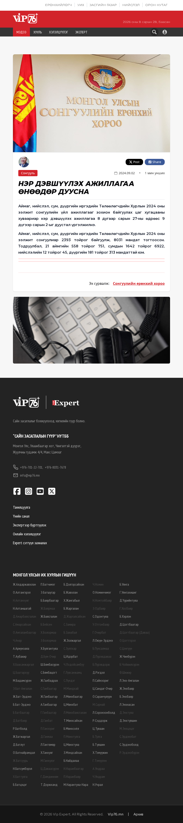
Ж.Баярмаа (48, 608)
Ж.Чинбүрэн (127, 656)
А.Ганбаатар (49, 704)
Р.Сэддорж (100, 720)
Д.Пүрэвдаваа (102, 656)
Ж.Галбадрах (49, 680)
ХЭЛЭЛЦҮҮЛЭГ (58, 32)
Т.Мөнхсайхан (73, 720)
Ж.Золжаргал (72, 640)
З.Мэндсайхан (73, 752)
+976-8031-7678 (55, 467)
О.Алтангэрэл (22, 592)
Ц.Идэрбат (71, 656)
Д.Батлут (19, 744)
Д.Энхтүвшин (128, 720)
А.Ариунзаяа (21, 648)
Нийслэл (131, 5)
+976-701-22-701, (31, 467)
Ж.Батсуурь (20, 760)
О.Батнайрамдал (24, 752)
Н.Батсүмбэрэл (22, 768)
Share (156, 162)
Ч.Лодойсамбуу (74, 664)
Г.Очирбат (99, 632)
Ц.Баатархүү (21, 672)
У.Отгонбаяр (101, 624)
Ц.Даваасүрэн (50, 768)
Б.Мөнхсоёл (71, 728)
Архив (138, 814)
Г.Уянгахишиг (128, 592)
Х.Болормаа (48, 632)
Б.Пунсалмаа (101, 648)
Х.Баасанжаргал (23, 664)
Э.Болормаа (48, 640)
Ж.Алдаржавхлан (24, 584)
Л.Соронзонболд (104, 712)
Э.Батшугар (48, 592)
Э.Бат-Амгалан (22, 688)
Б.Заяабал (70, 632)
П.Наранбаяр (72, 776)
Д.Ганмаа (47, 736)
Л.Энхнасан (127, 704)
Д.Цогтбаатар (129, 624)
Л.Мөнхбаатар (73, 696)
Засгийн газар (103, 5)
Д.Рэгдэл (99, 672)
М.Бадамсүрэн (22, 680)
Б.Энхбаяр (126, 696)
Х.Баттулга (20, 776)
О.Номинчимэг (102, 592)
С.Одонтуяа (100, 616)
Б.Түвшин (99, 744)
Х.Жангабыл (72, 600)
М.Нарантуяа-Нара (76, 784)
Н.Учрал (98, 784)
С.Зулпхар (70, 648)
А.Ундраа (99, 768)
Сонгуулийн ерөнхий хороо (139, 283)
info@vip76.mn (30, 475)
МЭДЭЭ (21, 32)
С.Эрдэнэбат (128, 736)
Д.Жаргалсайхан (74, 616)
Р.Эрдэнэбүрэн (129, 752)
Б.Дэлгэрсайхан (74, 584)
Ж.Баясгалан (49, 616)
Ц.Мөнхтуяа (71, 744)
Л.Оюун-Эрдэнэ (103, 640)
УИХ (80, 5)
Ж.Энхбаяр (127, 688)
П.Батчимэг (48, 584)
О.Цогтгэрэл (128, 640)
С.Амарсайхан (22, 624)
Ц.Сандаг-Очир (102, 688)
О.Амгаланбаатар (24, 632)
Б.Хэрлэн (125, 616)
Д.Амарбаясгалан (24, 616)
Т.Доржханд (49, 784)
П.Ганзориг (48, 728)
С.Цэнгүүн (126, 648)
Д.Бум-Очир (48, 656)
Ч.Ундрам (99, 776)
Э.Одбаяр (99, 608)
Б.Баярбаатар (50, 600)
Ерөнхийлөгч (58, 5)
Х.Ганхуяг (47, 752)
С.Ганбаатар (49, 688)
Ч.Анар (17, 640)
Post (136, 162)
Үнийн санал (21, 516)
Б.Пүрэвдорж (101, 664)
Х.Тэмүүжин (100, 752)
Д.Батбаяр (20, 720)
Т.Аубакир (20, 656)
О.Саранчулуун (102, 696)
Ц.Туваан (98, 728)
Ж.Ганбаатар (49, 696)
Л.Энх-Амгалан (129, 680)
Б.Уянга (124, 584)
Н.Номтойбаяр (102, 600)
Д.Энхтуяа (126, 712)
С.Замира (69, 624)
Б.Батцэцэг (20, 784)
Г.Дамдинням (49, 776)
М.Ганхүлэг (48, 760)
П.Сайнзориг (101, 680)
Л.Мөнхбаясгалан (75, 712)
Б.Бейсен (46, 624)
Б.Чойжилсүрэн (129, 664)
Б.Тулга (97, 736)
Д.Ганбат (47, 720)
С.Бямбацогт (49, 672)
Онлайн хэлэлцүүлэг (27, 533)
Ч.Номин (98, 584)
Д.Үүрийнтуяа (129, 600)
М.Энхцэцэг (127, 728)
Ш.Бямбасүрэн (50, 664)
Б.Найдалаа (71, 760)
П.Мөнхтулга (72, 736)
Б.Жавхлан (71, 592)
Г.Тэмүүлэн (100, 760)
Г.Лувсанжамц (73, 672)
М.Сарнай (99, 704)
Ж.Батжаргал (21, 736)
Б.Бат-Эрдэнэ (22, 704)
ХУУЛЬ (37, 32)
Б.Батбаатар (21, 712)
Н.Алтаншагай (22, 608)
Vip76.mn (115, 814)
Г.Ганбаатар (48, 712)
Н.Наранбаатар (74, 768)
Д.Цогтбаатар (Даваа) (135, 632)
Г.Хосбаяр (126, 608)
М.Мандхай (71, 688)
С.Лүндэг (69, 680)
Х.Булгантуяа (49, 648)
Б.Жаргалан (71, 608)
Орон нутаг (156, 5)
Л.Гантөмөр (48, 744)
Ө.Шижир (125, 672)
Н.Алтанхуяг (21, 600)
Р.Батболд (20, 728)
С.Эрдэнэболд (129, 744)
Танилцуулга (21, 507)
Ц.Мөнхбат (71, 704)
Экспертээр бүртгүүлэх (29, 525)
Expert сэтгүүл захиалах (30, 542)
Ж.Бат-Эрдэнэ (22, 696)
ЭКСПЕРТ (81, 32)
